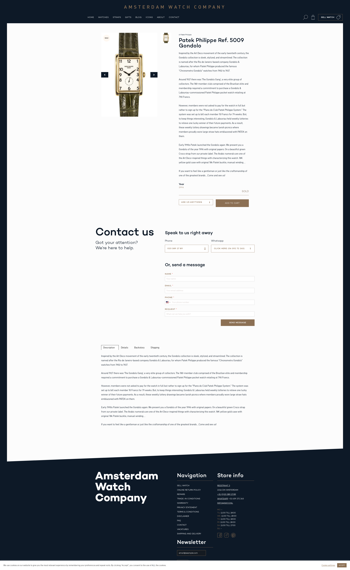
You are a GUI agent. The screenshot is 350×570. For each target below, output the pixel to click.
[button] (305, 17)
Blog (138, 17)
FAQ (179, 520)
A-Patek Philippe (185, 35)
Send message (237, 322)
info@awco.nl (225, 503)
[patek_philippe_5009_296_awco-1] (129, 75)
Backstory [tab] (139, 347)
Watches (103, 17)
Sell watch (183, 485)
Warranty (182, 503)
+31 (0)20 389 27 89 (226, 494)
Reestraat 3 (223, 485)
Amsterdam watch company (175, 7)
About (161, 17)
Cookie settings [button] (328, 565)
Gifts (128, 17)
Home (91, 17)
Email (169, 286)
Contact (174, 17)
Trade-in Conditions (188, 499)
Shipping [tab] (155, 347)
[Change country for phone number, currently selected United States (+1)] (168, 302)
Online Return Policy (189, 490)
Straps (117, 17)
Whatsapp (222, 499)
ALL (153, 565)
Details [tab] (124, 347)
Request (171, 309)
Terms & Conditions (188, 512)
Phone (169, 297)
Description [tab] (109, 347)
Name (169, 274)
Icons (149, 17)
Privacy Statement (187, 507)
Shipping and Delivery (189, 534)
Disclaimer (183, 516)
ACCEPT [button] (342, 565)
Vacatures (183, 529)
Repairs (181, 494)
